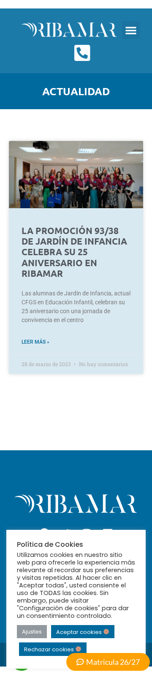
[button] (131, 30)
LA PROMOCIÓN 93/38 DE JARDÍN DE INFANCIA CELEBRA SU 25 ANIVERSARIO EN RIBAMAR (74, 252)
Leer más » (35, 342)
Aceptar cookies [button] (79, 632)
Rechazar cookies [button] (49, 649)
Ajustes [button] (32, 632)
